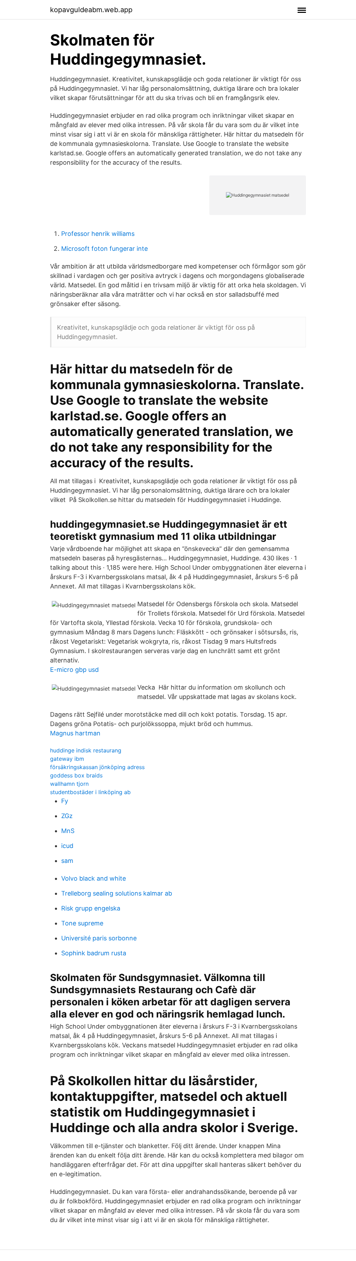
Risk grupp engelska (90, 908)
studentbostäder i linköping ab (90, 792)
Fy (64, 801)
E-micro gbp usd (74, 669)
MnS (67, 830)
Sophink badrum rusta (93, 953)
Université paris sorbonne (99, 938)
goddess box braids (76, 775)
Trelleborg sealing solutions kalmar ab (116, 893)
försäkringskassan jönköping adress (97, 767)
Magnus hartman (75, 733)
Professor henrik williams (98, 233)
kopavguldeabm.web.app (91, 9)
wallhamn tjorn (69, 783)
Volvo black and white (93, 878)
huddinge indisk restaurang (85, 750)
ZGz (67, 815)
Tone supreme (82, 923)
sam (67, 860)
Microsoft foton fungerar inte (104, 248)
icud (67, 845)
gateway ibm (67, 758)
